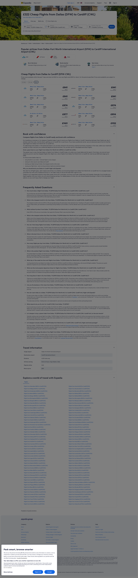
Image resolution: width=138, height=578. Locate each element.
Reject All (38, 572)
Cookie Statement (22, 558)
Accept (49, 572)
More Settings (8, 572)
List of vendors (8, 567)
